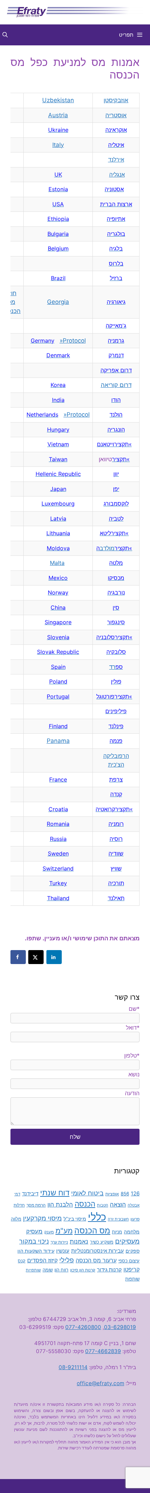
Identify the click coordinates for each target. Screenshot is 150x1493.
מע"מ (64, 1230)
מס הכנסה (92, 1231)
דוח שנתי (54, 1192)
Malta (57, 562)
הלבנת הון (60, 1204)
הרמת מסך (36, 1205)
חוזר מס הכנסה (11, 302)
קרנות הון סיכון (82, 1270)
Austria (58, 115)
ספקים (133, 1251)
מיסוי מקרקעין (42, 1218)
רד (112, 666)
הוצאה (118, 1204)
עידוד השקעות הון (35, 1251)
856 (125, 1193)
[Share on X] (36, 957)
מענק (49, 1232)
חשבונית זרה (118, 1219)
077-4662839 (103, 1351)
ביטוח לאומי (87, 1193)
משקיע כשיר (101, 1242)
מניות (117, 1231)
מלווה (16, 1219)
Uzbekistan (58, 100)
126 (135, 1193)
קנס (21, 1260)
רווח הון (61, 1269)
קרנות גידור (109, 1269)
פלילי (66, 1260)
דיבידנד (30, 1193)
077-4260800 (83, 1327)
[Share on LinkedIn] (54, 957)
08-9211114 (73, 1367)
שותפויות (33, 1270)
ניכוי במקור (34, 1241)
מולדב (105, 548)
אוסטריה (116, 115)
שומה (48, 1269)
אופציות (112, 1194)
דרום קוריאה (116, 384)
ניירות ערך (59, 1242)
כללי (97, 1217)
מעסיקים (127, 1241)
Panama (58, 740)
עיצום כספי (129, 1260)
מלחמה (132, 1231)
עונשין (62, 1251)
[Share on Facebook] (18, 957)
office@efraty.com (100, 1383)
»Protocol (73, 340)
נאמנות (79, 1241)
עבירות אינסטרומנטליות (97, 1250)
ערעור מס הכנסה (96, 1260)
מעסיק (34, 1231)
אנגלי (119, 174)
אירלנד (116, 159)
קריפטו (131, 1269)
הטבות (102, 1205)
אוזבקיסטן (116, 100)
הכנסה (85, 1204)
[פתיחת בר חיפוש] (5, 34)
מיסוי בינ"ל (74, 1219)
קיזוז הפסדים (42, 1260)
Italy (58, 144)
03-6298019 (120, 1327)
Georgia (58, 301)
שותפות (132, 1279)
